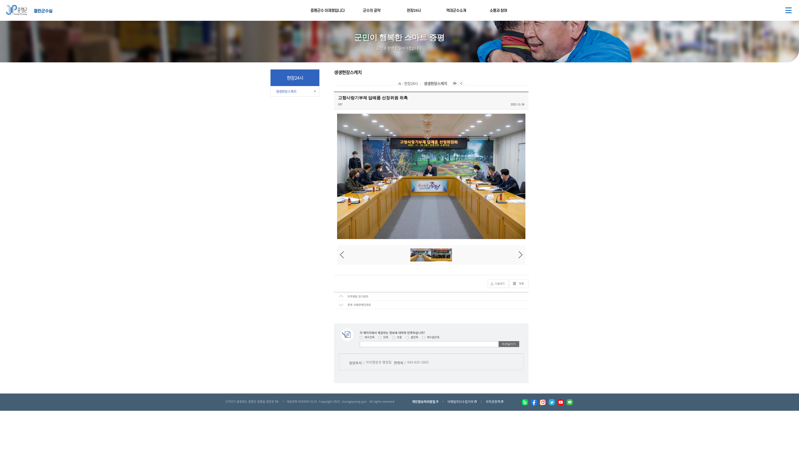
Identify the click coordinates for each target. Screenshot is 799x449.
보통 (399, 337)
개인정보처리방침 (423, 402)
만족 (385, 337)
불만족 (414, 337)
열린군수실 (43, 11)
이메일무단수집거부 (460, 402)
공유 (461, 83)
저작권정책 (493, 402)
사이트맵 (788, 10)
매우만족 (369, 337)
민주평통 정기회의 (357, 296)
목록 (521, 283)
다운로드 (500, 283)
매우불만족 (432, 337)
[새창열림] (525, 402)
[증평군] (16, 10)
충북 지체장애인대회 (359, 305)
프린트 (455, 83)
